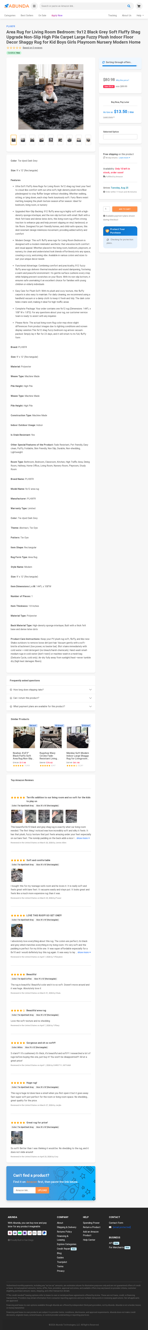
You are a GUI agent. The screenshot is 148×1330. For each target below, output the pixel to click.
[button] (34, 6)
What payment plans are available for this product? (39, 706)
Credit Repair (63, 1248)
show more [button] (82, 838)
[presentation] (87, 741)
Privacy (60, 1271)
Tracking (112, 15)
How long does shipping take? (28, 689)
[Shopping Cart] (139, 6)
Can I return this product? (26, 698)
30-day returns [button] (116, 158)
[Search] (129, 6)
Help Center (89, 1239)
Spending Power (91, 1222)
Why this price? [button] (122, 80)
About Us (126, 15)
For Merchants (116, 1247)
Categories (9, 15)
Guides (60, 1257)
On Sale (42, 15)
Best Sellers (27, 15)
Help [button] (139, 15)
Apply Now (56, 15)
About (60, 1222)
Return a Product (91, 1227)
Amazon (31, 1182)
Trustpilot (62, 1262)
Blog (59, 1253)
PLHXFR (10, 26)
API (111, 1243)
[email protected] (122, 1227)
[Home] (16, 6)
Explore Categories (66, 1244)
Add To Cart (125, 209)
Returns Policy (64, 1231)
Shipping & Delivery (66, 1227)
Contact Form (116, 1222)
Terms (60, 1266)
